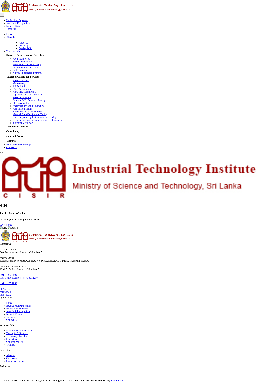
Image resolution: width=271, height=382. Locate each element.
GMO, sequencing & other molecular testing (34, 117)
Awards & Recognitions (18, 23)
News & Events (14, 26)
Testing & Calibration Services (22, 76)
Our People (24, 45)
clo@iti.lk (5, 289)
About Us (11, 37)
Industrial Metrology (23, 123)
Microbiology (19, 83)
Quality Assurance (15, 361)
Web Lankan (117, 380)
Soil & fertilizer (20, 86)
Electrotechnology (22, 103)
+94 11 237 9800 (8, 275)
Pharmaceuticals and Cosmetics (28, 106)
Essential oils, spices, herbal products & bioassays (37, 120)
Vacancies (11, 29)
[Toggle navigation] (2, 15)
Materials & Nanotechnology (27, 64)
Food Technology (21, 58)
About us (23, 42)
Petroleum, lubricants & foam (27, 111)
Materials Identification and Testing (30, 114)
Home (9, 34)
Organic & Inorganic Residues (28, 94)
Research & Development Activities (25, 55)
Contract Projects (15, 136)
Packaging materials (22, 108)
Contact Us (11, 147)
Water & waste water (23, 89)
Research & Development (19, 330)
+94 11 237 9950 (8, 283)
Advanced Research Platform (27, 73)
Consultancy (13, 131)
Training (11, 140)
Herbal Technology (22, 61)
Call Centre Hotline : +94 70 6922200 (19, 277)
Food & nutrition (21, 80)
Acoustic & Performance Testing (29, 100)
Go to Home (6, 225)
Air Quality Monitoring (24, 91)
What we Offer (13, 51)
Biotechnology (20, 70)
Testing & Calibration (17, 333)
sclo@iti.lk (5, 292)
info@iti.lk (5, 294)
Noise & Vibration (22, 97)
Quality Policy (26, 48)
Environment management (26, 67)
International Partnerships (18, 144)
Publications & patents (17, 20)
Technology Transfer (17, 126)
